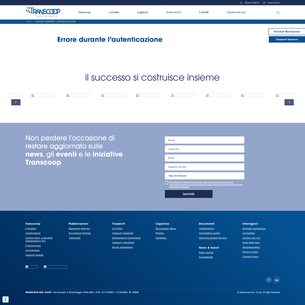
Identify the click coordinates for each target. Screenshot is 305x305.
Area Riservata (251, 242)
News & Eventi (209, 247)
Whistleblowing (251, 247)
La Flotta (117, 228)
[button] (274, 12)
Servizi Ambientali (122, 247)
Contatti (204, 12)
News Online (206, 252)
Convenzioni (32, 250)
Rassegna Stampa (79, 228)
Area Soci (274, 2)
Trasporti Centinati (122, 233)
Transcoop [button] (84, 12)
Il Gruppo (30, 228)
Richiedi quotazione (254, 228)
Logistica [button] (142, 12)
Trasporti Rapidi (34, 255)
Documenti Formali (80, 233)
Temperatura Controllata (126, 238)
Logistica (162, 223)
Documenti (207, 223)
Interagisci (250, 223)
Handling (161, 238)
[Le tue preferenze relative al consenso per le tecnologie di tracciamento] (6, 299)
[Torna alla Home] (47, 12)
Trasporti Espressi (287, 39)
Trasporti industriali (123, 242)
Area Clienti (252, 2)
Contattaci (249, 233)
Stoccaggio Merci (166, 228)
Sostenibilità (173, 12)
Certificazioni (33, 233)
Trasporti (118, 223)
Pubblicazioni (78, 223)
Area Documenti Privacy (213, 238)
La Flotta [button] (114, 12)
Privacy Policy (250, 252)
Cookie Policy (250, 256)
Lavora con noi (236, 12)
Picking (160, 233)
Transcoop (33, 223)
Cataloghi (74, 238)
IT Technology (33, 245)
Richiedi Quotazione (287, 31)
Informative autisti (209, 233)
